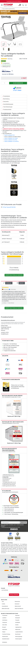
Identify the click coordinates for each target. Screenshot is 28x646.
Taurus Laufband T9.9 (9, 135)
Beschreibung (6, 98)
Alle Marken (4, 642)
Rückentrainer (5, 636)
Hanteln (16, 624)
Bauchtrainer (18, 634)
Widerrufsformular (5, 608)
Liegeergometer (18, 627)
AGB (3, 601)
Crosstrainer (4, 615)
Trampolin (17, 620)
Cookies (3, 603)
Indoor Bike (4, 624)
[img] (12, 70)
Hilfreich (5, 303)
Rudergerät (17, 617)
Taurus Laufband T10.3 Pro (10, 139)
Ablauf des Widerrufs (19, 608)
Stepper (3, 631)
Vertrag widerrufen (14, 594)
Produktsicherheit (7, 109)
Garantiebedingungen (8, 104)
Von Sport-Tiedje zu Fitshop (7, 542)
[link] (7, 360)
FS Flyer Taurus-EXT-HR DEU (9, 207)
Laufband (4, 617)
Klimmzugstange (18, 636)
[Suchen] (23, 5)
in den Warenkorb (18, 83)
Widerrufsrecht (18, 606)
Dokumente (6, 101)
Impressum (17, 603)
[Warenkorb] (26, 5)
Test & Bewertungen (7, 106)
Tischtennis (4, 622)
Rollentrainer (17, 629)
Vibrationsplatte (18, 638)
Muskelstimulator (5, 638)
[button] (3, 44)
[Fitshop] (8, 5)
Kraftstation (4, 620)
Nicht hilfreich (11, 303)
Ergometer (17, 615)
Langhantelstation (19, 631)
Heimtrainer (4, 629)
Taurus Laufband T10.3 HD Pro (11, 141)
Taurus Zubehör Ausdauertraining (8, 8)
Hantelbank (17, 622)
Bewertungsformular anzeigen (14, 275)
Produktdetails (6, 96)
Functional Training (6, 634)
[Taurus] (6, 17)
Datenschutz (17, 601)
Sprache (21, 283)
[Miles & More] (14, 576)
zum (5, 590)
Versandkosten (5, 606)
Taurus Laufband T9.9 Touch (11, 138)
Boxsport (4, 627)
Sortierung (8, 283)
